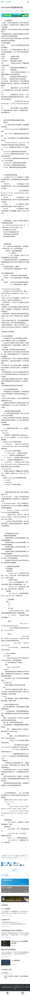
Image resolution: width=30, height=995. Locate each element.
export (17, 863)
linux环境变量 (15, 865)
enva (11, 863)
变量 (23, 865)
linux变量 (5, 865)
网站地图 (5, 987)
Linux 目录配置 (5, 909)
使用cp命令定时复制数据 (8, 949)
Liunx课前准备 (15, 960)
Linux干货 (16, 11)
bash (4, 863)
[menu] (27, 2)
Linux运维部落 (15, 986)
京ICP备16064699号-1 (16, 987)
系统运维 (22, 11)
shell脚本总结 (5, 919)
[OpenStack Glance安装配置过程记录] (5, 943)
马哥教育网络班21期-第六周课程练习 (12, 930)
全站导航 (9, 987)
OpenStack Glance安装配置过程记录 (19, 942)
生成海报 (5, 875)
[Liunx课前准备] (5, 962)
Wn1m (2, 11)
